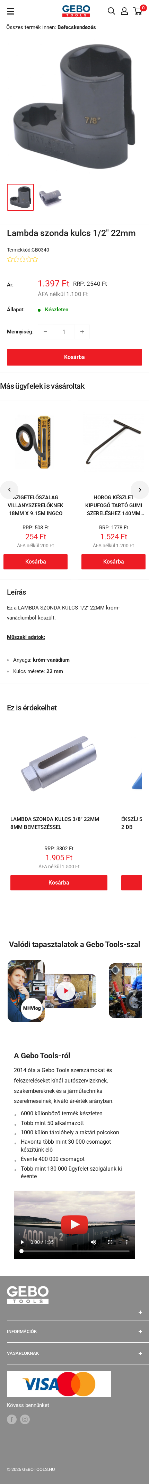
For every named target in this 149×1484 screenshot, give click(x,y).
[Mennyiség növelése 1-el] (82, 331)
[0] (137, 11)
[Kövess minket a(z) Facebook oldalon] (12, 1419)
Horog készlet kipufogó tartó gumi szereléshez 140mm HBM (113, 509)
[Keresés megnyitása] (111, 11)
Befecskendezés (77, 27)
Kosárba (74, 357)
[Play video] (65, 991)
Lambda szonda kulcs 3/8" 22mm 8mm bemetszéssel (54, 823)
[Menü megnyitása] (10, 11)
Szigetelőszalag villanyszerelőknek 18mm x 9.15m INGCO (35, 505)
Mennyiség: (20, 332)
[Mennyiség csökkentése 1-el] (45, 331)
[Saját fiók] (124, 11)
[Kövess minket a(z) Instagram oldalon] (25, 1419)
